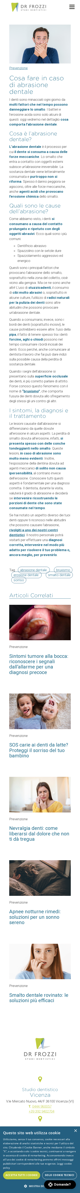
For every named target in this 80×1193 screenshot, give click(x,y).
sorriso (19, 580)
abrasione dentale (34, 570)
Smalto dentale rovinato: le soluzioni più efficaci (38, 997)
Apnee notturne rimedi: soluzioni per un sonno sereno (35, 917)
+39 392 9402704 (41, 1111)
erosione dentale (26, 575)
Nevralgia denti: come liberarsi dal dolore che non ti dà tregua (39, 833)
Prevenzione (18, 68)
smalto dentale (59, 575)
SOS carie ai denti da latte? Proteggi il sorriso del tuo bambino (38, 750)
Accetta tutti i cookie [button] (22, 1175)
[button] (60, 1184)
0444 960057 (41, 1106)
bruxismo (31, 391)
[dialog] (40, 1159)
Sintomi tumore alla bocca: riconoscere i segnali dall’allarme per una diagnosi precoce (38, 664)
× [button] (75, 1130)
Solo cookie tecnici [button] (59, 1175)
